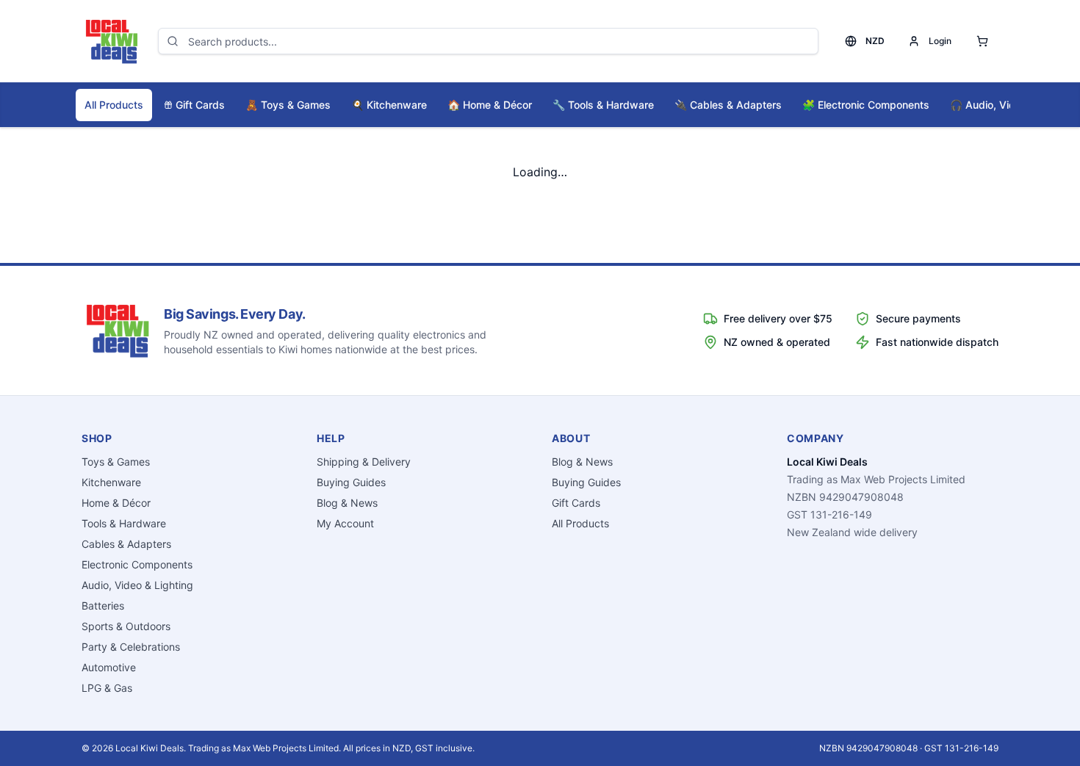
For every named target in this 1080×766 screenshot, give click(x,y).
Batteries (103, 605)
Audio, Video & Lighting (137, 585)
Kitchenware (389, 104)
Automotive (109, 667)
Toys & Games (288, 104)
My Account (345, 523)
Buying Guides (351, 482)
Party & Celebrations (131, 646)
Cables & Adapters (728, 104)
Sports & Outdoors (126, 626)
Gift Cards (200, 104)
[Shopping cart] (982, 41)
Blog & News (347, 502)
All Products (113, 104)
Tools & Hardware (603, 104)
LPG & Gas (107, 688)
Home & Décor (489, 104)
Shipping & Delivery (364, 461)
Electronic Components (865, 104)
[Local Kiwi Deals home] (111, 41)
